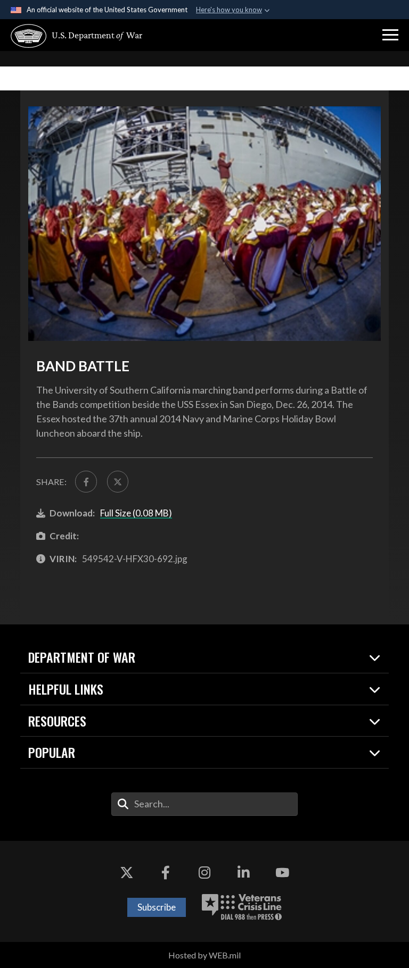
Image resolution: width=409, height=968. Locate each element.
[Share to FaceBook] (85, 481)
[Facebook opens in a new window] (165, 872)
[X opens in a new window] (126, 872)
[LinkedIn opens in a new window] (243, 872)
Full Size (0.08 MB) (136, 513)
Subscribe (156, 907)
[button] (390, 35)
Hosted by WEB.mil (204, 955)
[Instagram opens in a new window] (204, 872)
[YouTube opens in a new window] (282, 872)
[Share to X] (117, 481)
